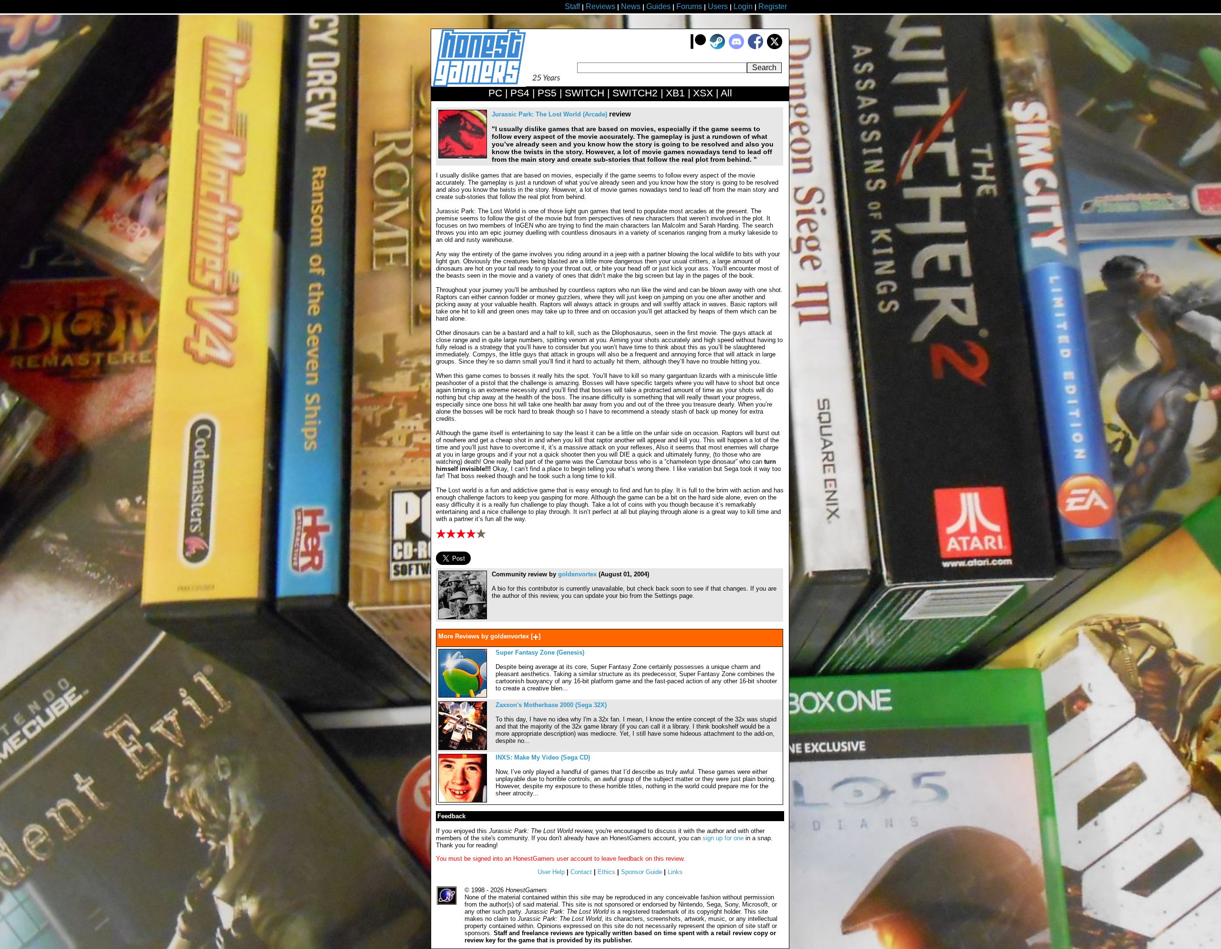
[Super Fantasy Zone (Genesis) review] (462, 695)
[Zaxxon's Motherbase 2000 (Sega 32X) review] (462, 747)
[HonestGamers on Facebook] (755, 47)
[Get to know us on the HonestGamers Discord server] (736, 47)
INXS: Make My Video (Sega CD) (543, 757)
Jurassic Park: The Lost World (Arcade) (549, 114)
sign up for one (723, 838)
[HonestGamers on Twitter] (774, 47)
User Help (551, 872)
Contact (581, 872)
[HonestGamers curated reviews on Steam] (717, 47)
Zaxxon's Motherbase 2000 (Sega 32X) (551, 705)
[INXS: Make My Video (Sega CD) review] (462, 800)
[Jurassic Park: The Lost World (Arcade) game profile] (462, 156)
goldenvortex (577, 574)
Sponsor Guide (641, 872)
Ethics (606, 872)
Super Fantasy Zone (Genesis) (540, 652)
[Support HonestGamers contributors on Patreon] (698, 47)
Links (675, 872)
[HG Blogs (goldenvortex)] (462, 617)
